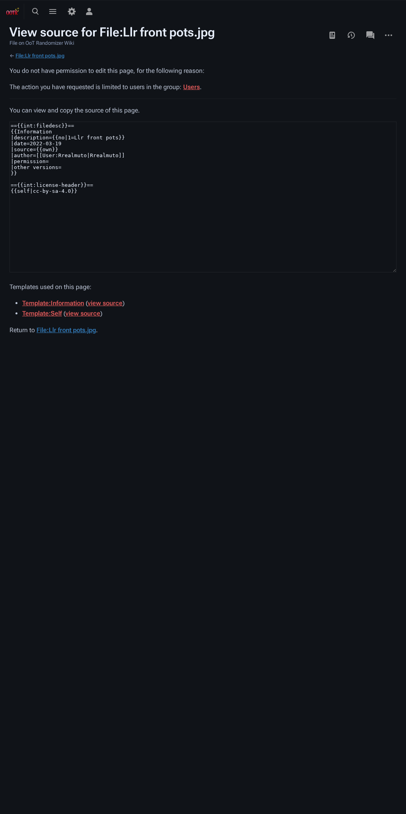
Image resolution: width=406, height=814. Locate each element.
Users (191, 87)
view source (105, 303)
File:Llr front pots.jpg (40, 56)
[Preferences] (72, 11)
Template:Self (42, 313)
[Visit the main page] (13, 11)
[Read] (332, 35)
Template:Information (53, 303)
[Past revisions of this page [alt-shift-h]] (351, 35)
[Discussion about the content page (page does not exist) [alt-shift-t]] (370, 35)
